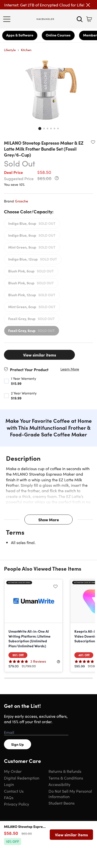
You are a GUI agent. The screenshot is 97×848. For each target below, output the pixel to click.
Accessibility (59, 784)
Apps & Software (19, 35)
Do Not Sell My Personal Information (70, 793)
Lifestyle (10, 49)
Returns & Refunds (64, 771)
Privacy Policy (16, 804)
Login (9, 784)
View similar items (39, 355)
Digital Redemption (21, 778)
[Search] (80, 19)
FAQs (8, 797)
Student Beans (61, 803)
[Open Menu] (8, 19)
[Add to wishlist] (93, 142)
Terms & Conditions (65, 778)
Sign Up (17, 744)
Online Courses (58, 35)
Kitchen (26, 49)
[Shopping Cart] (89, 19)
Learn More (69, 369)
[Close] (88, 5)
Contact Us (14, 791)
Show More (48, 519)
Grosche (21, 200)
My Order (13, 771)
